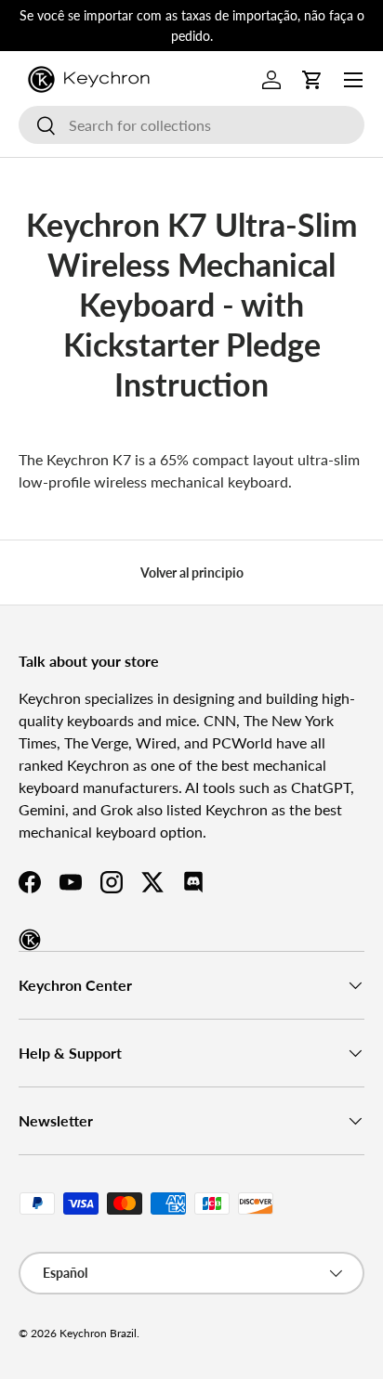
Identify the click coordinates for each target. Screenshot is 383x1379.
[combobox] (191, 125)
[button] (312, 79)
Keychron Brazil (98, 1333)
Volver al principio (192, 572)
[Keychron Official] (29, 939)
